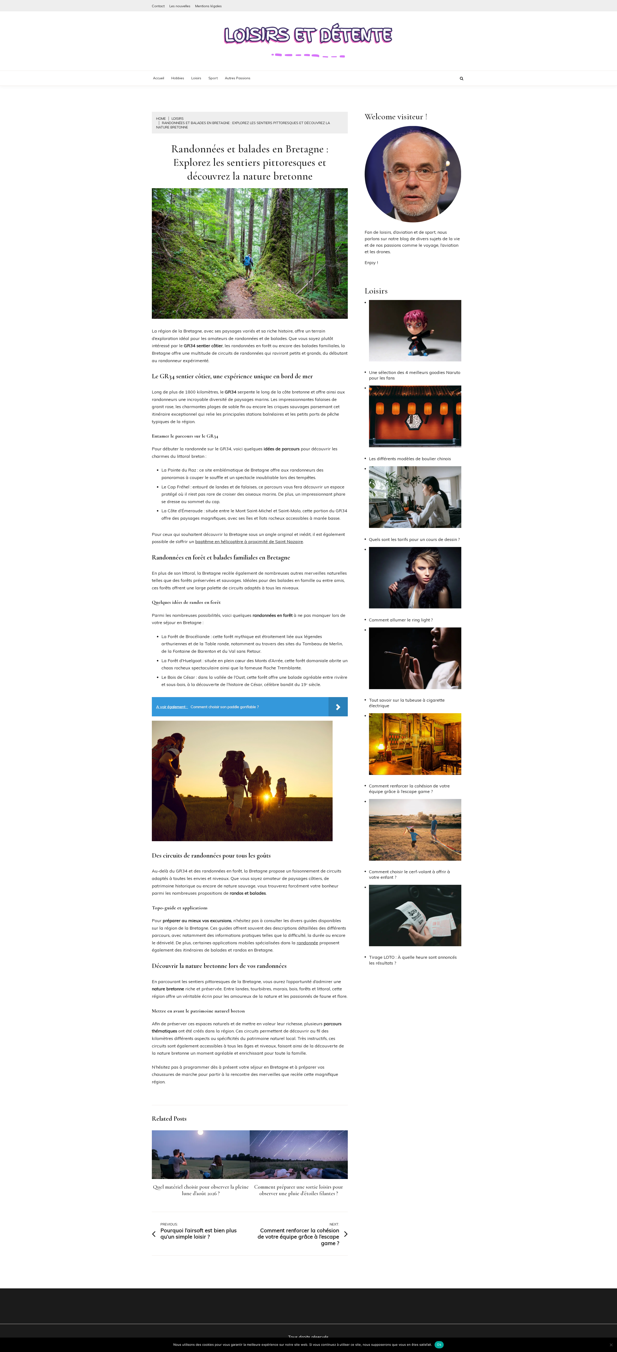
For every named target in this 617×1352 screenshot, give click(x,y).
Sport (213, 78)
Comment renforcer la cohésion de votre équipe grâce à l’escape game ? (409, 788)
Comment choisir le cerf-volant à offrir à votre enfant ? (409, 874)
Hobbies (177, 78)
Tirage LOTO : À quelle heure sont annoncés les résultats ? (413, 960)
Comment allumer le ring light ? (401, 620)
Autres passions (237, 78)
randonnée (307, 943)
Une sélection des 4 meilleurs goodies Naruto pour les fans (414, 375)
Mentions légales (208, 6)
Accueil (158, 78)
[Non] (611, 1344)
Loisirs (196, 78)
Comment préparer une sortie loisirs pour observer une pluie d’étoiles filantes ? (298, 1190)
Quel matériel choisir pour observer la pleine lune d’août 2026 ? (201, 1190)
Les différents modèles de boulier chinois (410, 458)
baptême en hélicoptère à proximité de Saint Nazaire (249, 541)
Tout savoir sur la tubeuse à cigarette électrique (407, 702)
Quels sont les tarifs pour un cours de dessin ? (414, 539)
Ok (439, 1344)
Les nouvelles (179, 6)
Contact (158, 6)
